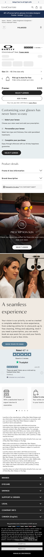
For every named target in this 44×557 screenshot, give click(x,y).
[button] (2, 78)
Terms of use (32, 540)
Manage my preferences (22, 553)
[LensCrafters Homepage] (9, 7)
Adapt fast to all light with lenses (22, 3)
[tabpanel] (15, 401)
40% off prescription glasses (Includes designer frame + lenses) (22, 14)
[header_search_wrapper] (32, 7)
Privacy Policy (20, 540)
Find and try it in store (12, 187)
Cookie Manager (29, 538)
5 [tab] (27, 410)
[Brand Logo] (8, 49)
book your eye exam (14, 344)
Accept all (22, 543)
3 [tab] (22, 410)
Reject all (22, 548)
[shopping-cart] (37, 7)
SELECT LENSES (22, 92)
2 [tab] (19, 410)
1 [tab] (16, 410)
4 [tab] (24, 410)
